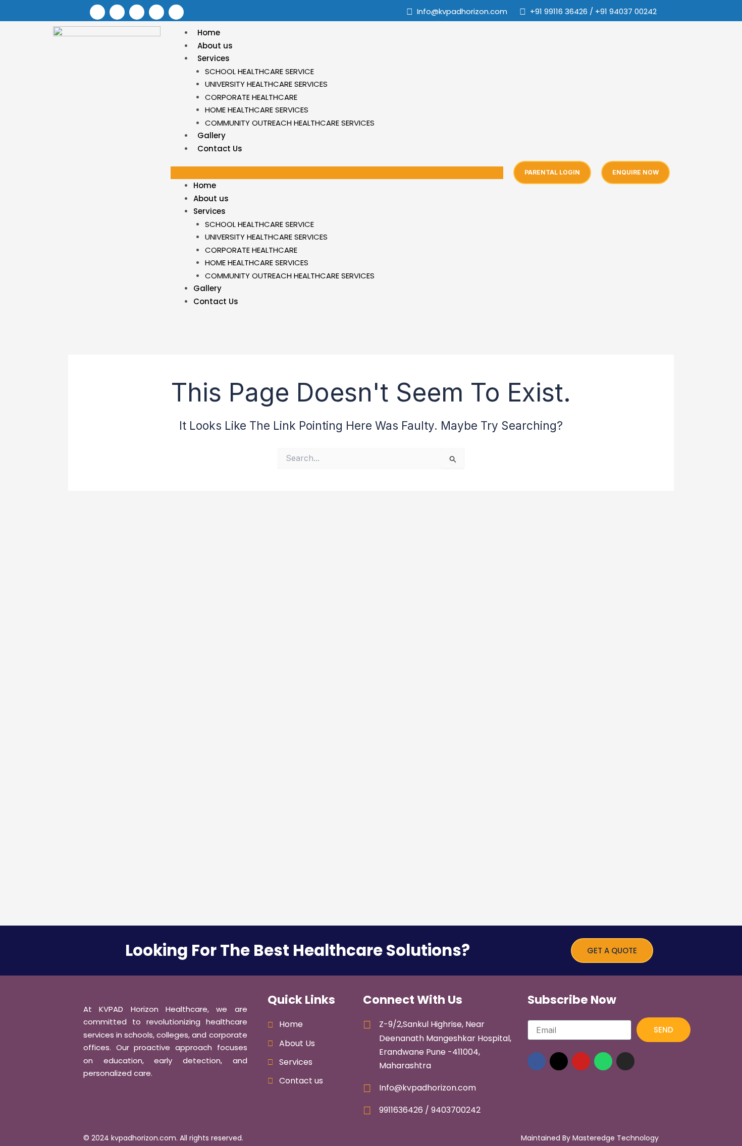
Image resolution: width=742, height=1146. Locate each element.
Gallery (211, 135)
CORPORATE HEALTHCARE (251, 97)
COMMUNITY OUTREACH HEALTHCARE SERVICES (290, 123)
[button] (337, 173)
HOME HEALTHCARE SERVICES (256, 109)
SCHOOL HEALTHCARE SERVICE (259, 71)
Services (213, 58)
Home (208, 32)
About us (215, 45)
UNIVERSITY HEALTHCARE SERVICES (266, 84)
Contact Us (219, 148)
